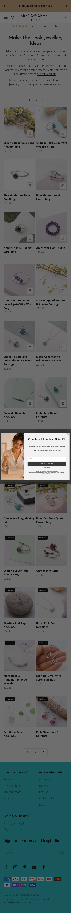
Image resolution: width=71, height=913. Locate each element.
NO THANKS (47, 467)
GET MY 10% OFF (47, 463)
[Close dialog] (68, 434)
